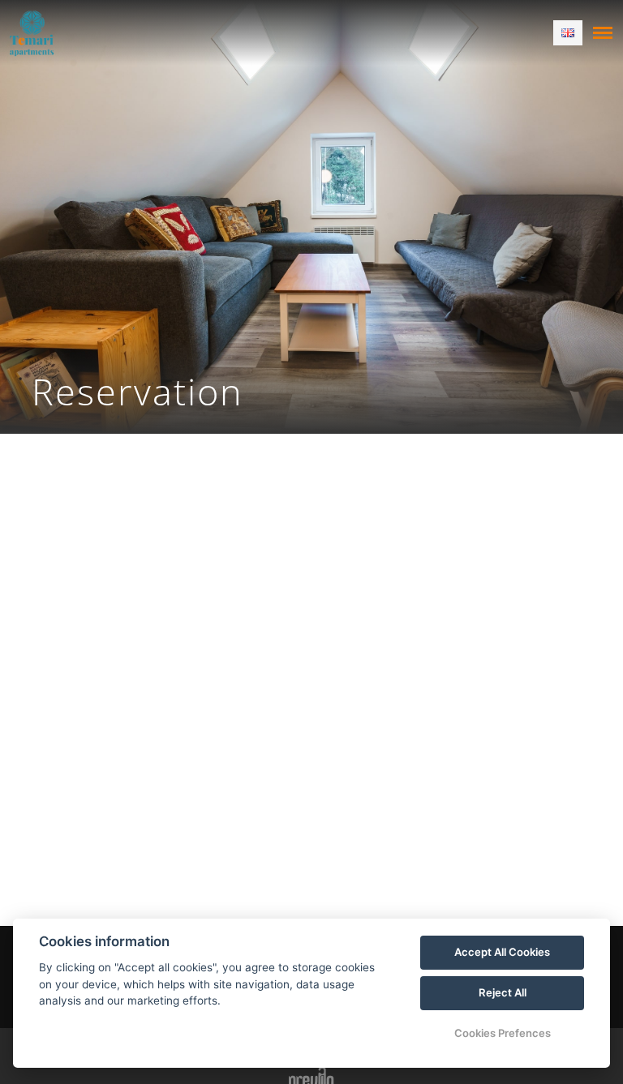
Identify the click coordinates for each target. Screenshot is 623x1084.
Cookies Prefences (502, 1032)
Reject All (502, 992)
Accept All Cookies (502, 951)
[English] (567, 32)
